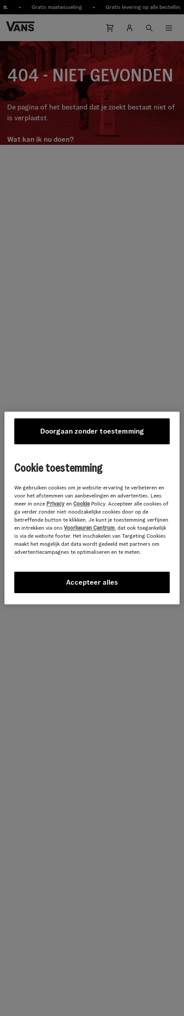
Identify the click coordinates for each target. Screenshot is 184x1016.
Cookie (81, 503)
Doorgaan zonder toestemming (92, 431)
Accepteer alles (92, 582)
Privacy (55, 503)
